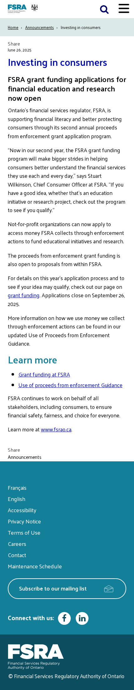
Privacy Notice (24, 521)
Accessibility (22, 510)
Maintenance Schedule (35, 566)
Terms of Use (24, 532)
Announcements (39, 27)
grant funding (24, 295)
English (16, 498)
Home (13, 27)
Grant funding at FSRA (44, 374)
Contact (17, 555)
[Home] (23, 9)
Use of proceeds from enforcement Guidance (70, 385)
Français (17, 487)
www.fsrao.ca (56, 429)
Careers (17, 543)
